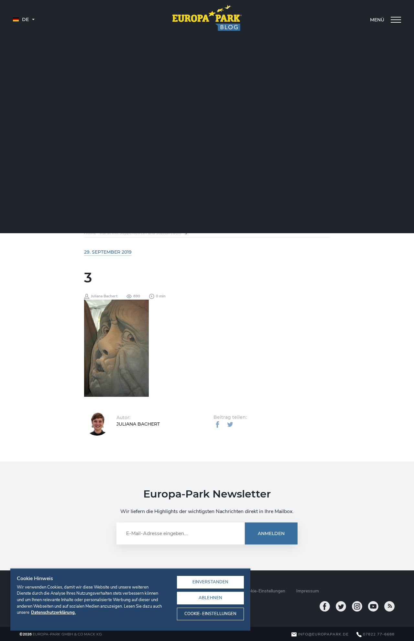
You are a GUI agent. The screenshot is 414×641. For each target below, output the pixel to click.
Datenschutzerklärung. (53, 612)
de (25, 19)
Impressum (307, 591)
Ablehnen (210, 598)
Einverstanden (210, 582)
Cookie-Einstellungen (210, 614)
